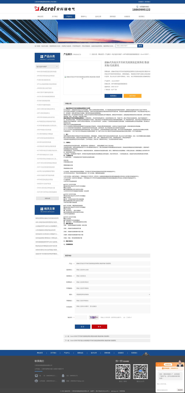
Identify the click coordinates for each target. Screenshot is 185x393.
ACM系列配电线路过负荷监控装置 (48, 125)
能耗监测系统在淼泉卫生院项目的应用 (47, 218)
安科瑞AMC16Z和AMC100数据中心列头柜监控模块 (47, 234)
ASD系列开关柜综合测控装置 (46, 146)
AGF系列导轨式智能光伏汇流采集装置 (48, 159)
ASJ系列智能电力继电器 (45, 134)
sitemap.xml (114, 391)
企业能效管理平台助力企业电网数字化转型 (47, 226)
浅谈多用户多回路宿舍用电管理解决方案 (47, 254)
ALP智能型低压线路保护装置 (46, 121)
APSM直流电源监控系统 (45, 179)
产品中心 (69, 16)
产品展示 (108, 54)
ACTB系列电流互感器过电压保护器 (48, 150)
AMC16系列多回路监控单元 (46, 109)
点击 (57, 66)
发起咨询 (180, 390)
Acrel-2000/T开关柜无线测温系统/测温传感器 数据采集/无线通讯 (89, 336)
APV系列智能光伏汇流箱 (45, 154)
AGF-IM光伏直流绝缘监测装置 (47, 163)
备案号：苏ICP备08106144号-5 (100, 391)
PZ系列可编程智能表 (43, 105)
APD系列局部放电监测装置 (46, 76)
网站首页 (40, 16)
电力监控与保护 (42, 66)
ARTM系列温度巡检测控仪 (45, 138)
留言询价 (133, 96)
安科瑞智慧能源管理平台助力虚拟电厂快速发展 (47, 242)
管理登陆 (122, 391)
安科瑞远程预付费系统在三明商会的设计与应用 (47, 238)
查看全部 (47, 198)
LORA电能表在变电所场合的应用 (45, 230)
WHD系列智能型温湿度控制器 (46, 71)
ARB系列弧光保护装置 (44, 88)
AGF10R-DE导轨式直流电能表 (47, 192)
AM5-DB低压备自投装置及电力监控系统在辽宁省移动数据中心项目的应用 (47, 222)
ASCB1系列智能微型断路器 (46, 96)
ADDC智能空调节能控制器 (45, 175)
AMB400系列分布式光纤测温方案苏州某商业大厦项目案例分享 (47, 250)
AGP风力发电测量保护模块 (46, 171)
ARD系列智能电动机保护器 (46, 117)
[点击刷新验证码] (94, 317)
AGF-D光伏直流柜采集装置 (46, 167)
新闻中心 (84, 16)
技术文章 (98, 16)
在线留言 (141, 2)
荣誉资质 (113, 16)
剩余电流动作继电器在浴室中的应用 (46, 246)
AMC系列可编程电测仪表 (45, 92)
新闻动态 (80, 353)
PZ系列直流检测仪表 (43, 80)
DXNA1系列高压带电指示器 (46, 188)
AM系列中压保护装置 (44, 183)
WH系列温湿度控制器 (44, 142)
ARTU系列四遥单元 (43, 113)
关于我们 (55, 16)
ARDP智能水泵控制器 (44, 130)
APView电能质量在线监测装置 (47, 84)
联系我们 (147, 2)
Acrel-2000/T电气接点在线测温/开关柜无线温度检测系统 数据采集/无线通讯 (93, 340)
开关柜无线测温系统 (43, 100)
